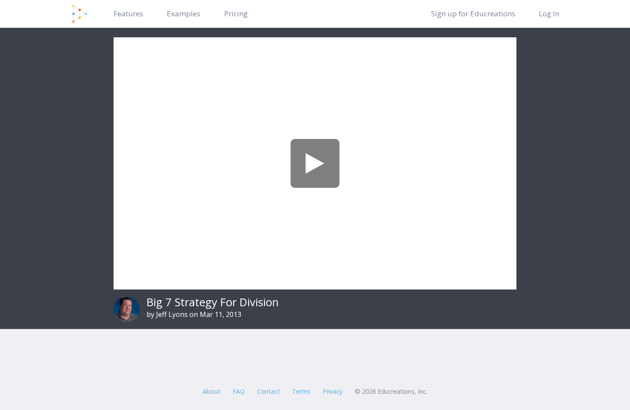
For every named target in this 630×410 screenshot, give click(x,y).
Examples (183, 13)
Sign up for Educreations (473, 13)
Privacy (332, 391)
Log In (549, 13)
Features (128, 13)
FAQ (239, 391)
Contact (268, 391)
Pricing (236, 13)
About (211, 391)
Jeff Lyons (172, 314)
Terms (301, 391)
